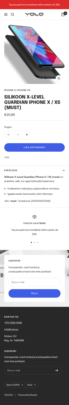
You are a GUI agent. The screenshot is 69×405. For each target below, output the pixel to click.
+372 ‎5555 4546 (13, 322)
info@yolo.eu (11, 329)
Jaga (6, 157)
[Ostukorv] (63, 14)
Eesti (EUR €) (13, 384)
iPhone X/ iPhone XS (17, 90)
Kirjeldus (10, 170)
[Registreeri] (56, 370)
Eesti (29, 384)
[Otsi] (12, 14)
